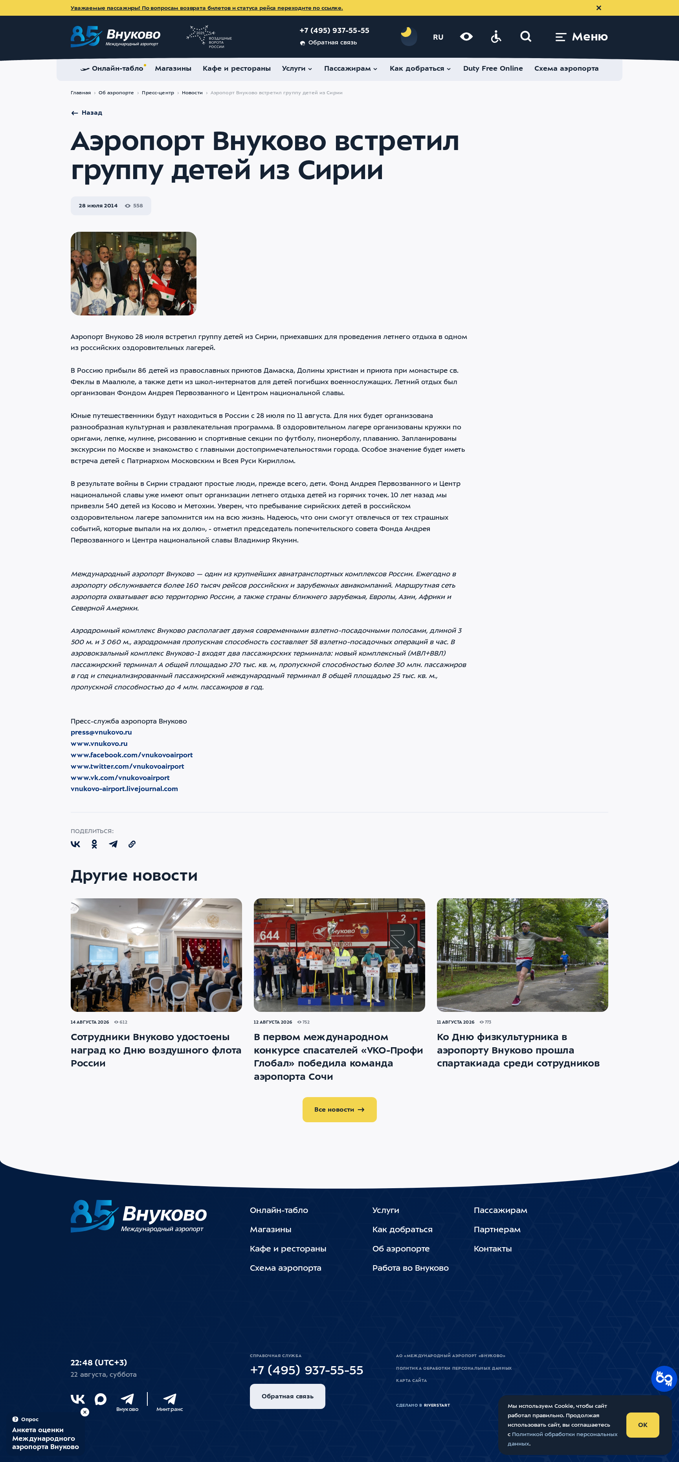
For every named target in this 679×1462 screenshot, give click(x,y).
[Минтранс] (170, 1399)
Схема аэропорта (285, 1269)
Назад (92, 113)
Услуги (386, 1211)
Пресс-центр (158, 93)
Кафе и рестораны (288, 1249)
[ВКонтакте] (78, 1399)
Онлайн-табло (279, 1211)
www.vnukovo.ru (99, 744)
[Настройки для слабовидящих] (466, 36)
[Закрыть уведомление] (599, 8)
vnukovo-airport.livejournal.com (124, 789)
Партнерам (497, 1230)
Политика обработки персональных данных (454, 1368)
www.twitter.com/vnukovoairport (127, 767)
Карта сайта (411, 1381)
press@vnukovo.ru (101, 732)
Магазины (271, 1230)
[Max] (101, 1399)
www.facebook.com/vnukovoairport (132, 755)
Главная (81, 93)
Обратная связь (332, 43)
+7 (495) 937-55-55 (334, 31)
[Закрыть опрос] (85, 1412)
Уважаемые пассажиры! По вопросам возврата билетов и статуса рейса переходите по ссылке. (207, 8)
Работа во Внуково (411, 1269)
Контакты (493, 1249)
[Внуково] (127, 1399)
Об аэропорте (116, 93)
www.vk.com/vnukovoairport (120, 778)
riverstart (437, 1405)
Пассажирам (500, 1211)
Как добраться (403, 1230)
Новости (192, 93)
